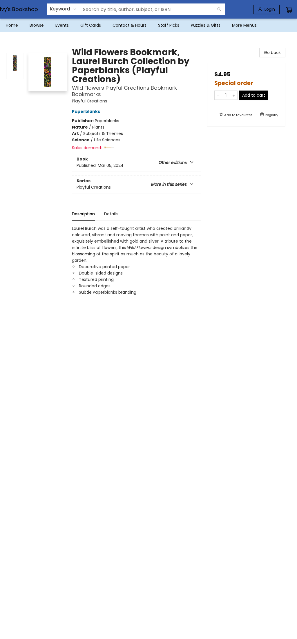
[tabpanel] (136, 269)
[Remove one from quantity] (218, 95)
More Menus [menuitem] (244, 25)
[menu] (148, 25)
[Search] (219, 9)
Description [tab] (83, 214)
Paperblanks (86, 111)
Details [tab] (111, 214)
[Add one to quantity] (233, 95)
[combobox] (63, 9)
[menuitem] (12, 25)
